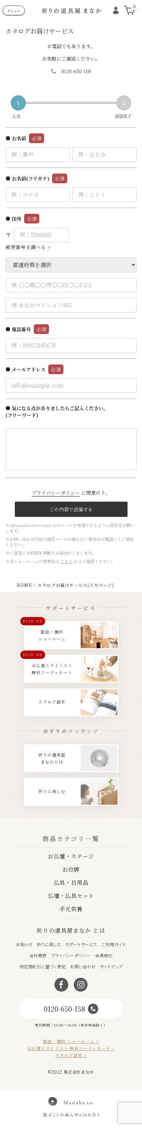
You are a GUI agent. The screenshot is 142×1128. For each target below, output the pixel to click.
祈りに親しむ (49, 944)
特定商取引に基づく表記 (43, 966)
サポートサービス (81, 944)
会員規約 (103, 955)
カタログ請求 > (71, 1055)
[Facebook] (61, 985)
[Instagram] (81, 985)
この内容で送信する (71, 509)
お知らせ (24, 944)
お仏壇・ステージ (71, 856)
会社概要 (38, 955)
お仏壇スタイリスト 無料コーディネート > (70, 1048)
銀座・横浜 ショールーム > (71, 1041)
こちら (66, 561)
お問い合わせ (83, 966)
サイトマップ (111, 966)
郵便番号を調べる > (28, 247)
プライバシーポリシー (56, 492)
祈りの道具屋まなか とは (71, 930)
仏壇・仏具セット (71, 896)
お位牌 (71, 869)
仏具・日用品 (71, 883)
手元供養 (70, 909)
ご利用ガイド (114, 944)
